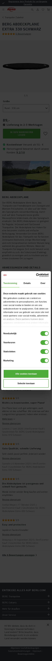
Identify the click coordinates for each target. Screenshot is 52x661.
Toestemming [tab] (10, 283)
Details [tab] (27, 283)
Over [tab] (42, 283)
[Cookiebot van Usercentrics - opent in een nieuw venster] (37, 275)
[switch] (44, 342)
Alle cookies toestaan (26, 374)
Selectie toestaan (26, 383)
